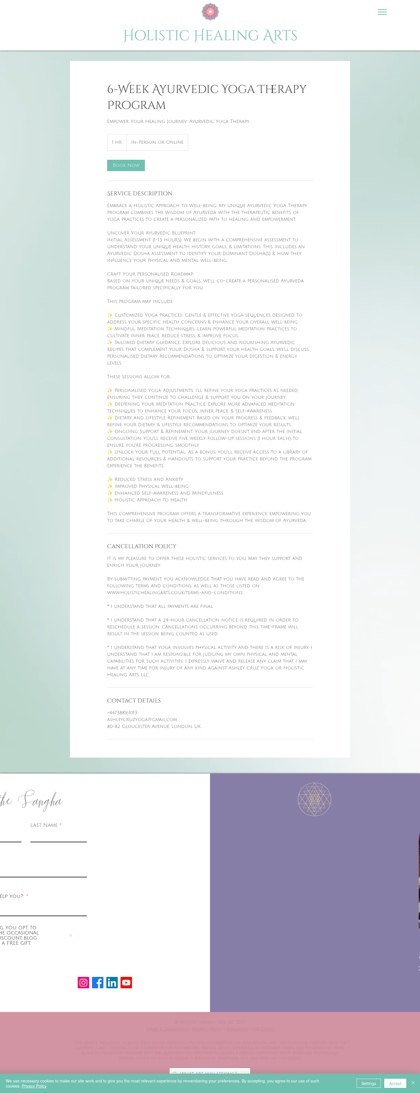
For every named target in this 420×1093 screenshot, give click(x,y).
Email (51, 860)
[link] (126, 165)
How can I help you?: (73, 896)
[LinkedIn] (112, 982)
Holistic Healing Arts (210, 36)
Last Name (123, 825)
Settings (368, 1083)
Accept (395, 1083)
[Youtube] (126, 982)
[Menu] (382, 11)
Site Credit (263, 1029)
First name (58, 825)
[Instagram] (83, 982)
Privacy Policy (207, 1029)
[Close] (413, 1083)
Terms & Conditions (167, 1029)
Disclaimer (237, 1029)
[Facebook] (97, 982)
